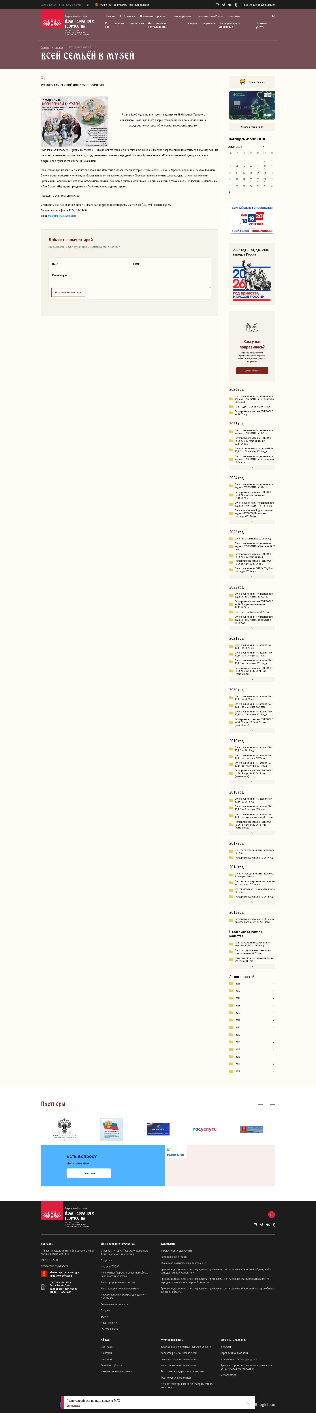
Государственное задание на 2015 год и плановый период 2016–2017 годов (254, 920)
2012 (238, 1071)
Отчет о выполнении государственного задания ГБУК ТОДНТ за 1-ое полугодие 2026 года (254, 398)
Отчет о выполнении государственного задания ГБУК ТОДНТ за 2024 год (254, 486)
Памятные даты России (210, 16)
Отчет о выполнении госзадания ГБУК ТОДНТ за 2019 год (253, 749)
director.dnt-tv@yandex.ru (55, 1265)
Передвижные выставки (234, 1352)
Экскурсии (226, 1346)
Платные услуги (261, 25)
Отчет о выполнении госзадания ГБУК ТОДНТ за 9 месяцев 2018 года (253, 808)
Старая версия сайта (252, 126)
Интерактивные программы (116, 1371)
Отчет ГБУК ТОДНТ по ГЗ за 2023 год (253, 538)
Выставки (106, 1359)
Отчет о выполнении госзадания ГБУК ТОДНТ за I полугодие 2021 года (253, 662)
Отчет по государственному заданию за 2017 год (254, 851)
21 (257, 179)
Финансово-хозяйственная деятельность (184, 1263)
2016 (238, 1056)
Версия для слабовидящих (259, 4)
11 (237, 172)
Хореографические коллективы (179, 1352)
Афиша (119, 23)
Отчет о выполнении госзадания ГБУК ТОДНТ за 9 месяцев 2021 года (253, 654)
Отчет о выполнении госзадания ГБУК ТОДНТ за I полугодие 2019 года (253, 764)
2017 (238, 1049)
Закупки (105, 1310)
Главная (45, 47)
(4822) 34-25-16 (49, 1259)
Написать (88, 1173)
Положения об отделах (174, 1256)
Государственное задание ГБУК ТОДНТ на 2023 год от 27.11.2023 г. (254, 562)
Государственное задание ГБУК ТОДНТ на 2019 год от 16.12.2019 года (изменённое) (254, 773)
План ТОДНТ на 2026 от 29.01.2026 (252, 406)
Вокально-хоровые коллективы (178, 1359)
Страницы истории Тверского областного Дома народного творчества (124, 1252)
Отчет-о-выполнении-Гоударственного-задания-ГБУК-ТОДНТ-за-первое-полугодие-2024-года (254, 513)
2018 (238, 1042)
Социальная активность (114, 1304)
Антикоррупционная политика (118, 1282)
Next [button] (272, 1104)
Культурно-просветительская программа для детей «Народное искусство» (246, 1366)
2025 (238, 990)
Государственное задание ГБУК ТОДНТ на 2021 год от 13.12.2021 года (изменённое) (254, 671)
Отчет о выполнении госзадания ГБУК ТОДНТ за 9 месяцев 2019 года (253, 756)
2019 (238, 1034)
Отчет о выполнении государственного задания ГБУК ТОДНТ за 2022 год (254, 595)
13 (250, 172)
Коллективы (136, 23)
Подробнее (73, 1405)
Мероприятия (228, 1374)
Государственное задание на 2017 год (254, 857)
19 (243, 179)
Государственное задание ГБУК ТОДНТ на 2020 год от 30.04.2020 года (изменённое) (254, 722)
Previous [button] (260, 1104)
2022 (238, 1012)
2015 (238, 1064)
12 (243, 172)
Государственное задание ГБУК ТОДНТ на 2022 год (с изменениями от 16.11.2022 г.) (254, 604)
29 (264, 185)
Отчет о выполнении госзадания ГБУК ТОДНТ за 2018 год (253, 800)
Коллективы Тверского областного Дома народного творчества (124, 1274)
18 (237, 179)
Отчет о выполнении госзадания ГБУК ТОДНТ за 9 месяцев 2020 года (253, 705)
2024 (238, 998)
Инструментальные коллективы (178, 1365)
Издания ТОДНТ (110, 1266)
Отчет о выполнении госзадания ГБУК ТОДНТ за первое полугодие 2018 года (254, 815)
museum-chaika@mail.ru (62, 215)
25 (237, 185)
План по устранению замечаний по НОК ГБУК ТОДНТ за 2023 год (252, 944)
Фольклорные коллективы (176, 1377)
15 (264, 172)
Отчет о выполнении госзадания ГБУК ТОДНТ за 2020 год (253, 698)
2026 (238, 983)
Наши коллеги (109, 1322)
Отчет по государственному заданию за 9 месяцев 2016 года (254, 875)
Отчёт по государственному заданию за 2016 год (255, 890)
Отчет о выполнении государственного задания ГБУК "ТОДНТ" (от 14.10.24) (254, 504)
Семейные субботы (111, 1365)
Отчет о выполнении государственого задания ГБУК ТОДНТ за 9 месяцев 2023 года (255, 546)
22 (264, 179)
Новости (110, 16)
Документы (207, 23)
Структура (106, 1260)
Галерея (192, 23)
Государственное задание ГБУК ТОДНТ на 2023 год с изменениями (254, 555)
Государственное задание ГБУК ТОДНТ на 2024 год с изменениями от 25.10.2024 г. (254, 495)
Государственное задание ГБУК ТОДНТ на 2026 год (254, 413)
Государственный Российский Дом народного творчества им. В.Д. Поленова (63, 1286)
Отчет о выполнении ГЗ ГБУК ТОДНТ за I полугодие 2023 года (254, 570)
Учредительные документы (176, 1250)
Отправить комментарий (68, 292)
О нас (107, 25)
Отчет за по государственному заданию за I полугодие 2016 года (254, 883)
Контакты (234, 16)
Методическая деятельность (157, 25)
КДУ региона (127, 16)
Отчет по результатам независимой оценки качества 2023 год (253, 952)
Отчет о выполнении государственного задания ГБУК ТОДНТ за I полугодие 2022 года (254, 619)
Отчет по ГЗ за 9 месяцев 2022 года (252, 611)
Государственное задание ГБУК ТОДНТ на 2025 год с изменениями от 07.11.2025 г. (254, 440)
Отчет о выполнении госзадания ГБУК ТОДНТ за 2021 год (253, 646)
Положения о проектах (153, 16)
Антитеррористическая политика (120, 1288)
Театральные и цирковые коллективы (182, 1371)
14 (257, 172)
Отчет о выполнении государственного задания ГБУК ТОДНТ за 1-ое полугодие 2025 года (254, 459)
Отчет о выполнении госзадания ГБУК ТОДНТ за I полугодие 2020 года (253, 713)
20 (250, 179)
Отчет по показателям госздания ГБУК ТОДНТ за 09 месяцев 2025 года (254, 450)
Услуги (104, 1316)
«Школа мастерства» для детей (239, 1359)
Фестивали (107, 1346)
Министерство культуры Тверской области (64, 1274)
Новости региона (181, 16)
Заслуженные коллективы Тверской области (186, 1346)
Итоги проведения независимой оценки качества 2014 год (254, 959)
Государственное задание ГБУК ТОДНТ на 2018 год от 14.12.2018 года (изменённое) (254, 824)
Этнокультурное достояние (229, 25)
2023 (238, 1005)
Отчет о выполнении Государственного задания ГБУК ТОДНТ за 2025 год (254, 432)
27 (250, 185)
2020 (238, 1027)
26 (243, 185)
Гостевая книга (109, 1328)
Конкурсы (106, 1352)
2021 (238, 1020)
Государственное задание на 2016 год (254, 896)
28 (257, 185)
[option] (64, 1129)
